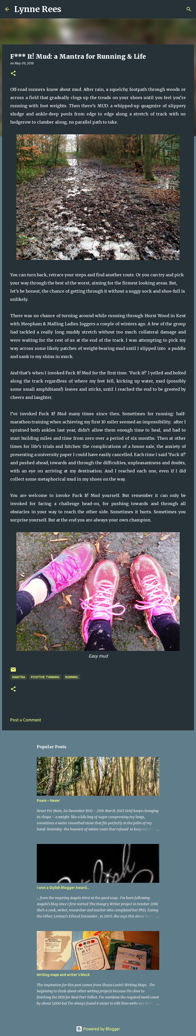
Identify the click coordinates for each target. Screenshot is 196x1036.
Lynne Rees (37, 9)
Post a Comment (25, 720)
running (71, 677)
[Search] (68, 9)
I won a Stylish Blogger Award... (63, 888)
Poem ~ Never (48, 801)
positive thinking (45, 677)
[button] (13, 73)
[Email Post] (13, 671)
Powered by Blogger (101, 1029)
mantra (18, 677)
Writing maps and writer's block (63, 975)
